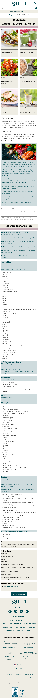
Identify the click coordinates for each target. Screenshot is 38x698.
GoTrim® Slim (6, 179)
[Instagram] (16, 611)
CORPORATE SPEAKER (16, 11)
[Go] (36, 8)
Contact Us (9, 677)
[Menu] (3, 3)
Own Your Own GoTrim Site (14, 631)
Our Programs (20, 627)
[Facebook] (10, 611)
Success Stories (8, 627)
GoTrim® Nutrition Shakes (10, 202)
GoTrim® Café (6, 197)
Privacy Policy (18, 674)
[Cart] (35, 3)
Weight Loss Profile (29, 623)
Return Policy (28, 677)
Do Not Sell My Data (29, 674)
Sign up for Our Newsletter (19, 620)
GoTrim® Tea (6, 191)
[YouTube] (22, 611)
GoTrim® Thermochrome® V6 (11, 186)
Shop (3, 623)
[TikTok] (28, 611)
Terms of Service (8, 674)
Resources (31, 627)
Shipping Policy (18, 677)
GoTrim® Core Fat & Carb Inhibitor (13, 170)
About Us (29, 631)
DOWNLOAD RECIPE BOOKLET (13, 589)
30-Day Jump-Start (14, 623)
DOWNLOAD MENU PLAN (12, 586)
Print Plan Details (19, 594)
